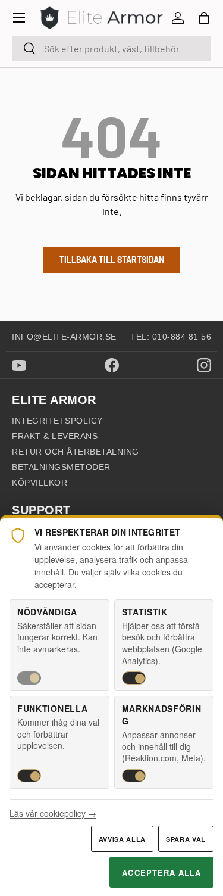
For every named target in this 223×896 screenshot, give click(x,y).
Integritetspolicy (57, 420)
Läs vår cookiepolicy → (53, 813)
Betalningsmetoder (61, 467)
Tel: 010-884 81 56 (170, 336)
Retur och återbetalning (75, 451)
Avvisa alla (122, 839)
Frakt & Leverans (55, 436)
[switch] (29, 678)
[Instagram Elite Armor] (204, 365)
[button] (204, 18)
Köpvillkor (39, 482)
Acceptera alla (161, 872)
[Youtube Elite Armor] (19, 365)
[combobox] (111, 48)
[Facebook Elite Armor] (112, 365)
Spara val (186, 839)
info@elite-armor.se (64, 336)
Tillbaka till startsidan (111, 259)
